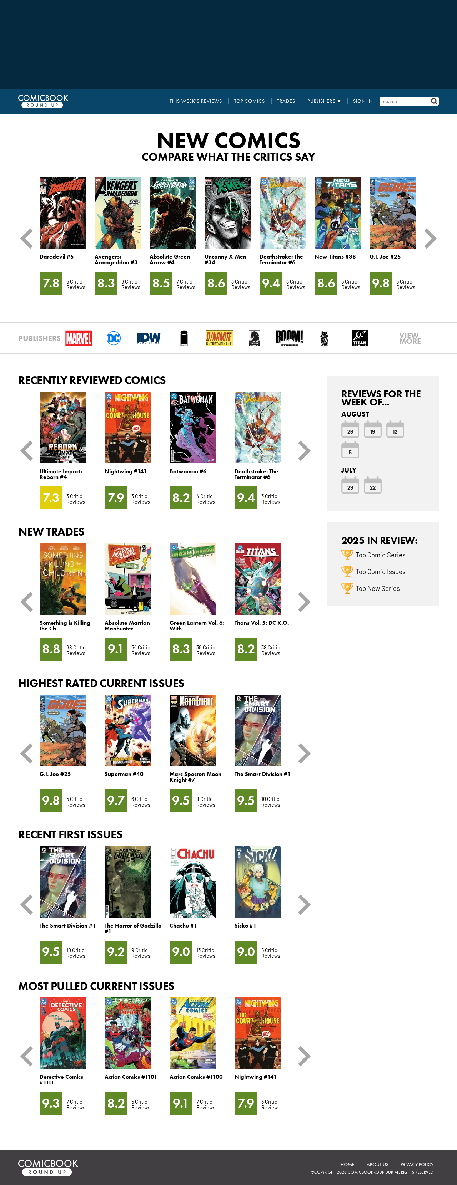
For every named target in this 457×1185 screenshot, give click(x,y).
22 (373, 487)
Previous (29, 238)
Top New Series (378, 588)
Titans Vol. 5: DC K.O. (262, 622)
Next (428, 238)
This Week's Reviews (196, 101)
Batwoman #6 (188, 471)
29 (350, 487)
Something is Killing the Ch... (65, 625)
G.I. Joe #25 (385, 256)
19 (372, 431)
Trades (286, 101)
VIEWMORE (409, 338)
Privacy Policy (417, 1164)
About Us (377, 1164)
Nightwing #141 (126, 471)
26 (350, 431)
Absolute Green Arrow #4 (170, 259)
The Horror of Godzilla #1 (133, 928)
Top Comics (249, 101)
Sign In (363, 101)
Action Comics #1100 (196, 1076)
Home (348, 1164)
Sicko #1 (246, 925)
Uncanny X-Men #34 (225, 259)
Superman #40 (124, 774)
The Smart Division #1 (263, 774)
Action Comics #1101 (131, 1076)
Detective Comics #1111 (61, 1079)
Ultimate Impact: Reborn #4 (61, 474)
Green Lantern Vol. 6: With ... (197, 625)
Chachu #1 (183, 925)
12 (395, 431)
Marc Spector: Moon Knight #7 (195, 777)
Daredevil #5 (57, 256)
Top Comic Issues (381, 571)
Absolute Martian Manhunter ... (127, 625)
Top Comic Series (381, 554)
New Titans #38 (335, 256)
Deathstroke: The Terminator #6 (281, 259)
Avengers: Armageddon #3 (116, 259)
